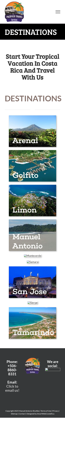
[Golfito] (32, 151)
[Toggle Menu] (58, 11)
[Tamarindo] (32, 308)
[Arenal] (32, 116)
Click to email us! (12, 388)
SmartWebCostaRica (45, 414)
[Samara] (32, 262)
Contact (22, 414)
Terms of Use (46, 411)
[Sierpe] (33, 302)
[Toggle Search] (47, 11)
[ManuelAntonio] (32, 220)
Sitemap (14, 414)
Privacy (55, 411)
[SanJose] (32, 267)
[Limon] (32, 186)
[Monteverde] (32, 255)
